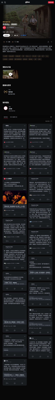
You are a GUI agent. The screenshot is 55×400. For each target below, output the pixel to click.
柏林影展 (5, 59)
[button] (25, 126)
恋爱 (35, 59)
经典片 (39, 59)
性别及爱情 (11, 56)
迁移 (23, 56)
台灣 (39, 56)
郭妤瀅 (7, 125)
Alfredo (7, 152)
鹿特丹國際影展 (18, 59)
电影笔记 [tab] (6, 117)
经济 (43, 56)
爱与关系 (34, 56)
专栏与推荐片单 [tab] (13, 117)
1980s (47, 56)
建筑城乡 (31, 59)
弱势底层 (25, 59)
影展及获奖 (18, 56)
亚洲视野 (5, 56)
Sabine (7, 273)
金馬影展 (11, 59)
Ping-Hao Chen (9, 220)
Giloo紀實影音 (9, 178)
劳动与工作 (28, 56)
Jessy (7, 360)
